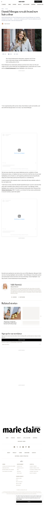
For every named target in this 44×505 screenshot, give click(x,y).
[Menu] (1, 1)
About (8, 452)
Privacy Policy (13, 342)
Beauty (19, 4)
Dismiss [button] (29, 501)
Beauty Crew (18, 483)
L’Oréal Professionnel (10, 68)
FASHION (14, 4)
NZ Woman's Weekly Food (35, 469)
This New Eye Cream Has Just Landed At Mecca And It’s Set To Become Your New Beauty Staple (10, 322)
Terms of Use (19, 342)
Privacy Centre (19, 499)
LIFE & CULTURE (26, 4)
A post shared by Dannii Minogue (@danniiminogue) (19, 168)
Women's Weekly (33, 466)
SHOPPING (33, 4)
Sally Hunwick (7, 23)
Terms (20, 452)
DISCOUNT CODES (21, 441)
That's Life (19, 473)
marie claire (19, 478)
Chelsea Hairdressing (7, 190)
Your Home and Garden (7, 471)
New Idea (19, 471)
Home (3, 8)
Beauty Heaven (19, 481)
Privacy (14, 452)
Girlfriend (18, 485)
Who (18, 469)
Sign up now (21, 339)
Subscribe (26, 452)
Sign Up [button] (37, 1)
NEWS (10, 4)
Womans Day (19, 466)
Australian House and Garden (8, 466)
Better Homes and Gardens (8, 469)
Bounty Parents (33, 473)
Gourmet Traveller (34, 471)
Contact (34, 452)
